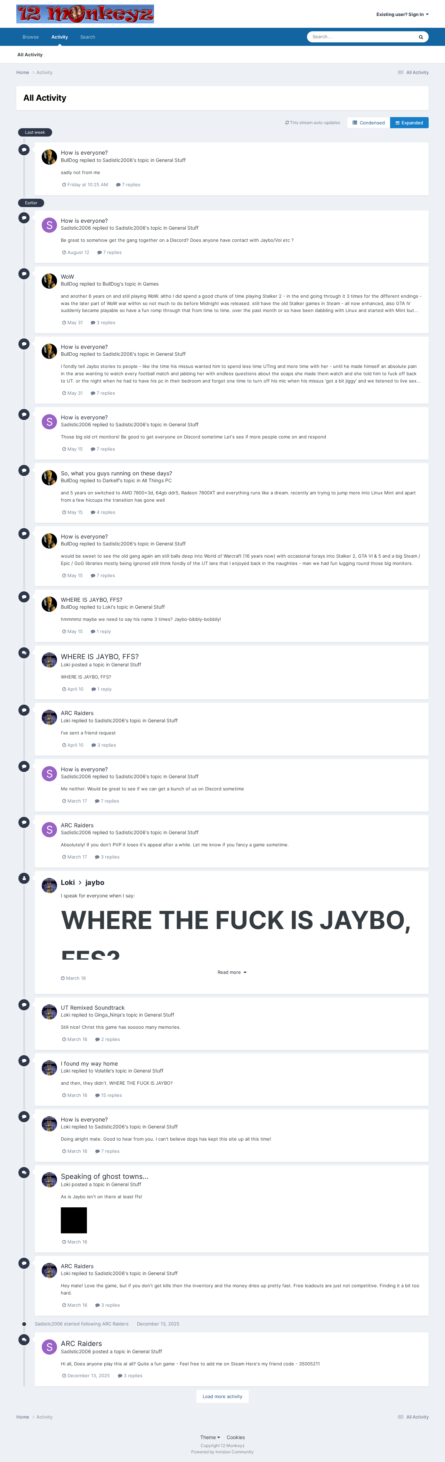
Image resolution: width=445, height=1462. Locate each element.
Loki (107, 607)
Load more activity (222, 1396)
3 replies (105, 322)
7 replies (130, 184)
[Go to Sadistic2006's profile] (49, 225)
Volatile (103, 1071)
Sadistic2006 (118, 160)
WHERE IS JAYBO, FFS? (91, 599)
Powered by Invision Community (222, 1451)
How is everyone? (84, 152)
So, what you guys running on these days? (116, 473)
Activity (59, 37)
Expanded (411, 122)
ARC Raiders (77, 712)
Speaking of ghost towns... (105, 1176)
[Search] (421, 36)
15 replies (111, 1095)
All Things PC (157, 480)
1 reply (103, 631)
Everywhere (392, 36)
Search (87, 37)
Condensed (371, 122)
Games (151, 284)
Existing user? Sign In (401, 14)
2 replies (110, 1039)
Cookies (236, 1437)
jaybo (95, 882)
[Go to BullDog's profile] (49, 157)
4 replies (105, 512)
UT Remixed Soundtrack (93, 1007)
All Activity (30, 54)
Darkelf (111, 480)
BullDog (69, 160)
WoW (67, 276)
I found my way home (89, 1063)
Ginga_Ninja (108, 1015)
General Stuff (171, 160)
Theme (208, 1437)
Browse (31, 37)
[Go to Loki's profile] (49, 660)
